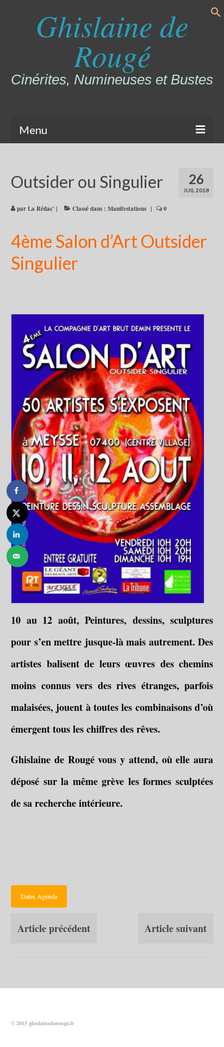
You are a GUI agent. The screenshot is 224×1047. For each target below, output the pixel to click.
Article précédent (53, 928)
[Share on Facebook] (17, 491)
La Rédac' (41, 208)
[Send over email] (17, 556)
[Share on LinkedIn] (17, 534)
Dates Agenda (39, 896)
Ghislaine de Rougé (112, 40)
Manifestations (127, 208)
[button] (215, 13)
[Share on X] (17, 513)
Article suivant (176, 928)
